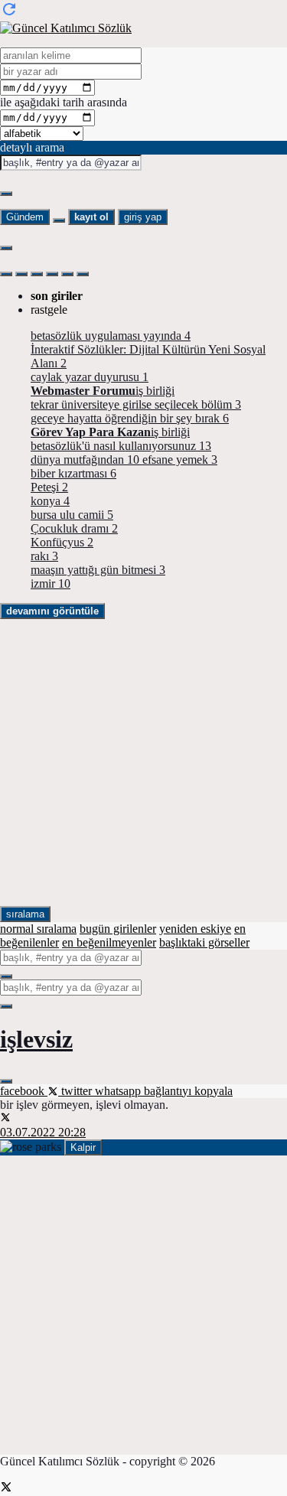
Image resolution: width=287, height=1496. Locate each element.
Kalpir (83, 1147)
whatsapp (119, 1090)
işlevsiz (36, 1039)
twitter (76, 1090)
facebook (23, 1090)
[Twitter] (6, 1488)
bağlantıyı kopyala (188, 1090)
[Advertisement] (143, 762)
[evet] (6, 976)
